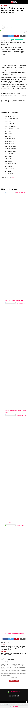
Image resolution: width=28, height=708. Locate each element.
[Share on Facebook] (5, 36)
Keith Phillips (9, 27)
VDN (12, 39)
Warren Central (19, 39)
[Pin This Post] (16, 36)
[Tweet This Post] (11, 36)
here (13, 177)
